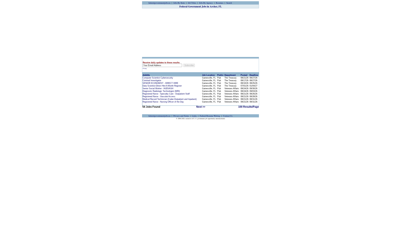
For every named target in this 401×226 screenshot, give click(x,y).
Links (194, 115)
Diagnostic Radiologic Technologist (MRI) (161, 91)
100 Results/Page (248, 106)
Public (220, 75)
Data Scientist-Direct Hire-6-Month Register (162, 86)
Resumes (219, 2)
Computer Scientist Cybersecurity (158, 78)
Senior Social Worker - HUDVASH (158, 88)
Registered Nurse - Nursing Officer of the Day (163, 102)
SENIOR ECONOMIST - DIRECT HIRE (160, 83)
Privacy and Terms (181, 115)
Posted (244, 75)
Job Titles (192, 2)
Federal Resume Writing (210, 115)
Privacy (145, 68)
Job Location (208, 75)
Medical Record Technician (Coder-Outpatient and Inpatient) (170, 99)
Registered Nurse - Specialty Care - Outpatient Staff (166, 94)
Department (230, 75)
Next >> (200, 106)
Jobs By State (179, 2)
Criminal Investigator (152, 80)
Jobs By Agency (206, 2)
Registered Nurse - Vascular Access (159, 96)
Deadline (254, 75)
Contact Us (227, 115)
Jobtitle (146, 75)
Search (229, 2)
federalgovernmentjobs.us (159, 2)
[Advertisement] (200, 33)
